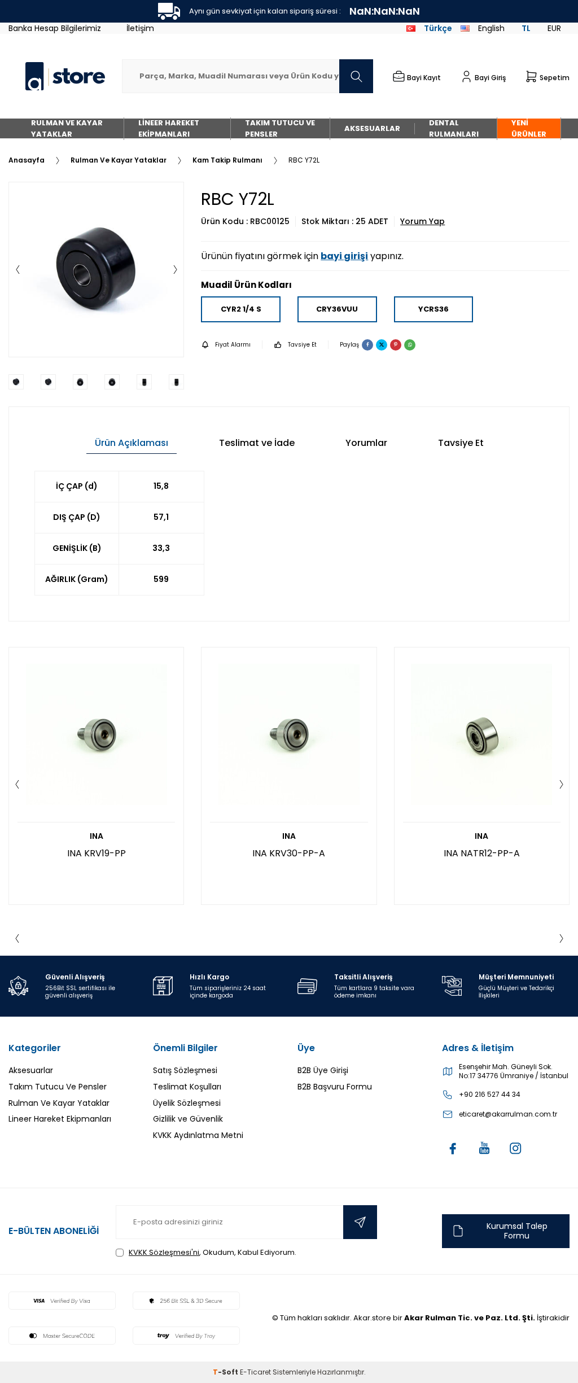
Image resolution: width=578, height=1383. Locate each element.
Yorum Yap (422, 221)
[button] (17, 269)
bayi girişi (344, 256)
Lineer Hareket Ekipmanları (168, 128)
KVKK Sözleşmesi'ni (164, 1252)
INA (96, 836)
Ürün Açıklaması (131, 442)
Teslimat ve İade (257, 442)
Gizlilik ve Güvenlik (188, 1118)
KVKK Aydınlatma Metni (198, 1135)
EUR (554, 28)
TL (526, 28)
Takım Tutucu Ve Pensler (280, 128)
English (491, 28)
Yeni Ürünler (528, 128)
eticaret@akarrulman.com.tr (508, 1114)
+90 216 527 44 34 (489, 1094)
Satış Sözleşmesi (185, 1070)
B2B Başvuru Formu (334, 1086)
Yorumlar (366, 442)
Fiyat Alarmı (233, 344)
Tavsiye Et (302, 344)
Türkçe (438, 28)
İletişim (140, 28)
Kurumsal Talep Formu (517, 1230)
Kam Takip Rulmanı (227, 160)
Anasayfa (26, 160)
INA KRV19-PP (96, 853)
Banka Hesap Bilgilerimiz (54, 28)
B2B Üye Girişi (322, 1070)
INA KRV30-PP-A (288, 853)
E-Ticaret (255, 1372)
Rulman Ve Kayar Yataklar (67, 128)
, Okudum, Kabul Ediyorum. (212, 1252)
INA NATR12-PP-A (482, 853)
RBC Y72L (303, 160)
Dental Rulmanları (454, 128)
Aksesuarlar (372, 128)
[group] (96, 269)
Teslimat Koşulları (187, 1086)
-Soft (226, 1372)
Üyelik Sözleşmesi (187, 1103)
